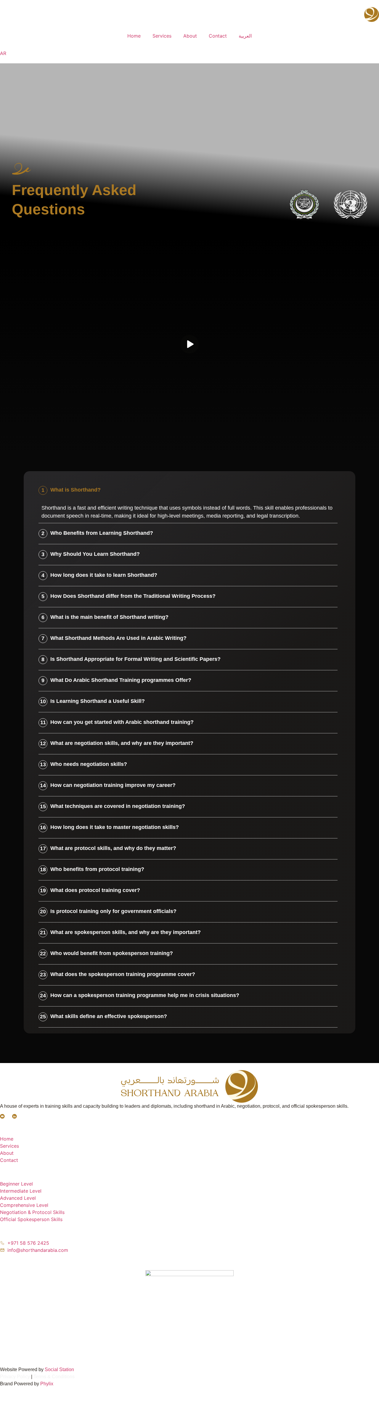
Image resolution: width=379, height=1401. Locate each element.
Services (161, 36)
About (190, 36)
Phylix (46, 1383)
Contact (218, 36)
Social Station (59, 1369)
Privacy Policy (15, 1376)
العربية (245, 36)
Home (134, 36)
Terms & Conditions (54, 1376)
